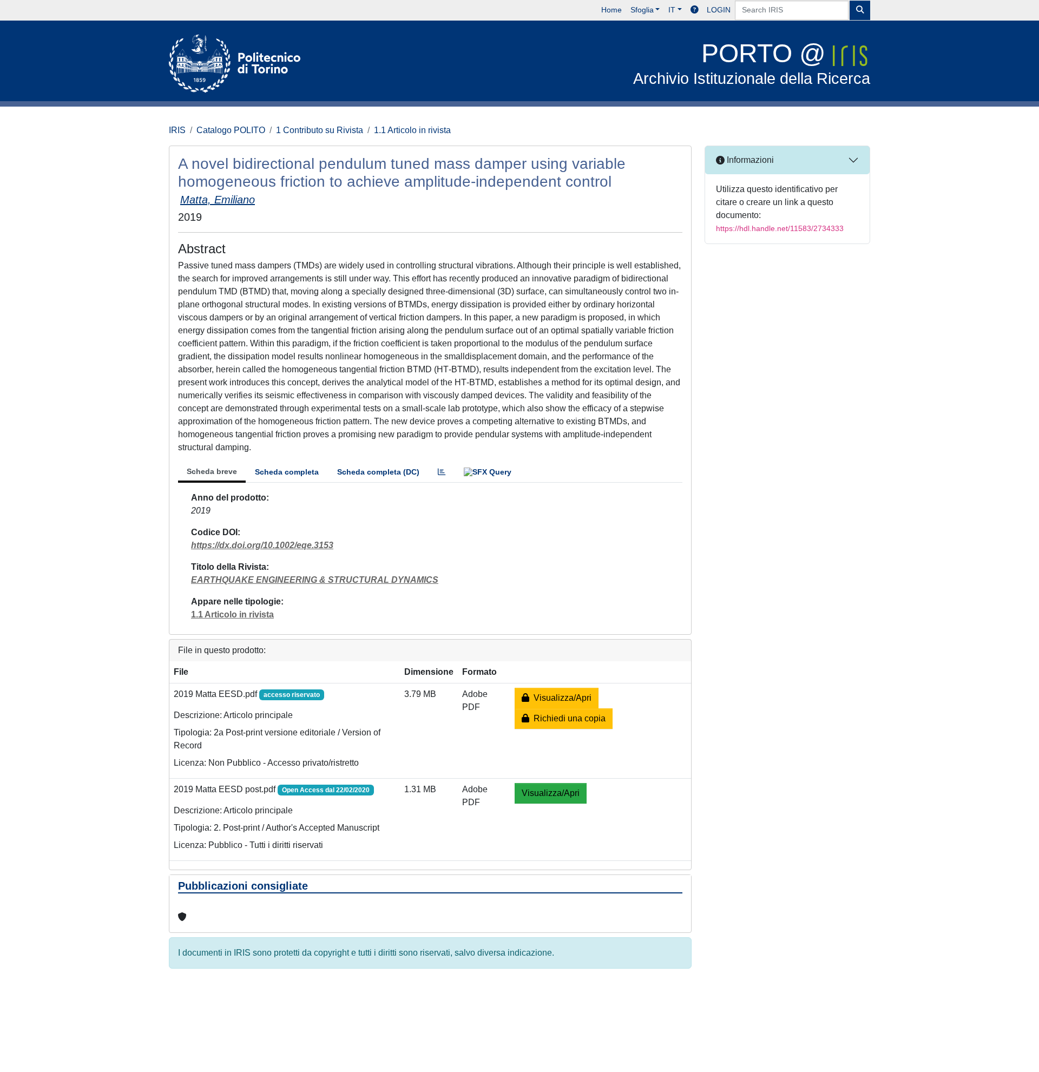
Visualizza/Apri (560, 697)
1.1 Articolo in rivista (412, 130)
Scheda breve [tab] (212, 471)
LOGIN (719, 9)
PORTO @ (751, 63)
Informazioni (749, 160)
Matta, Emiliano (217, 200)
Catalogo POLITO (230, 130)
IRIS (177, 130)
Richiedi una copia (567, 718)
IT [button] (671, 9)
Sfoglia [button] (642, 9)
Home (611, 9)
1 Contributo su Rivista (319, 130)
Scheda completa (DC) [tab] (378, 472)
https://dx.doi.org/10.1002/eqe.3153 (262, 545)
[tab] (442, 472)
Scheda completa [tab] (287, 472)
